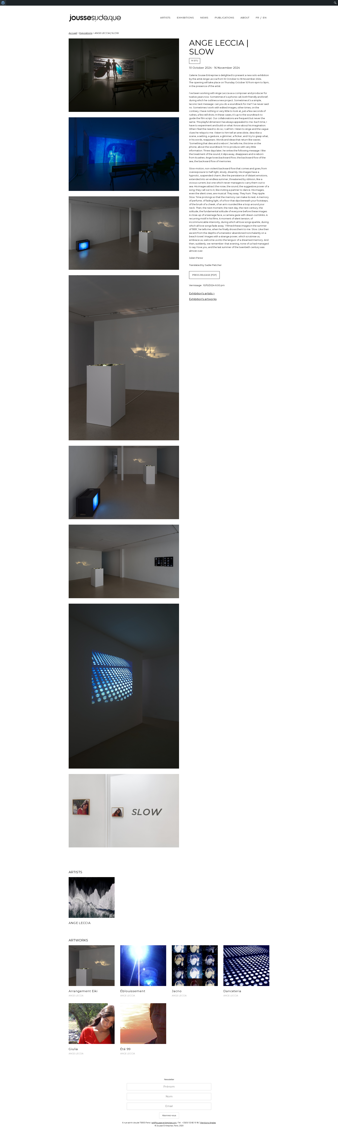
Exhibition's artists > (202, 293)
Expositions (85, 33)
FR (257, 17)
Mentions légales (208, 1122)
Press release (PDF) (204, 275)
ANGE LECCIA (76, 995)
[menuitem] (3, 3)
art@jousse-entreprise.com (164, 1122)
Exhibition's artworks (203, 299)
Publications (224, 17)
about (244, 17)
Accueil (73, 33)
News (204, 17)
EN (265, 17)
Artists (165, 17)
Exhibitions (185, 17)
